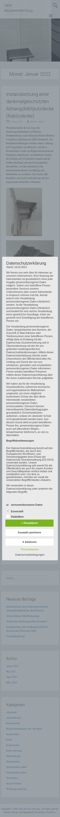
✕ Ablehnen (29, 542)
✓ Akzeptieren (29, 523)
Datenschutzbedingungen (29, 554)
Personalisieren (30, 549)
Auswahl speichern (29, 532)
